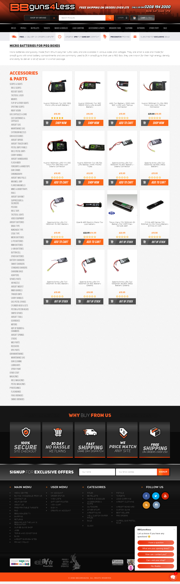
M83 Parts (15, 342)
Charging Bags (17, 271)
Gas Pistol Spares (18, 301)
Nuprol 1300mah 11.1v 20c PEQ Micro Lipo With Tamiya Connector (155, 105)
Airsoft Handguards (19, 158)
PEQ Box (118, 55)
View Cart (56, 505)
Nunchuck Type (17, 229)
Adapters (15, 275)
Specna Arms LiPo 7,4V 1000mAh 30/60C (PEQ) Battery (154, 164)
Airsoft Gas (16, 124)
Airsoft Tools (16, 316)
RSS (146, 505)
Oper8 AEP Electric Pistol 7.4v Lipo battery (89, 223)
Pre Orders (122, 516)
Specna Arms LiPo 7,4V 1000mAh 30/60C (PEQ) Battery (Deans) (122, 283)
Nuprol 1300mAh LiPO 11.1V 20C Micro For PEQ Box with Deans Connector (57, 164)
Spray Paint (16, 369)
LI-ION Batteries (17, 248)
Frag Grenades (17, 395)
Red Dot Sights (17, 91)
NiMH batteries (17, 245)
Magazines (14, 376)
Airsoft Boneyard (125, 507)
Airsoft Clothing (125, 502)
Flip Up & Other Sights (20, 103)
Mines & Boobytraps (19, 189)
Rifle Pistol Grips (18, 151)
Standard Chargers (19, 267)
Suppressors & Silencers (17, 202)
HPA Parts (15, 350)
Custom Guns (123, 510)
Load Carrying (78, 28)
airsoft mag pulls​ (18, 177)
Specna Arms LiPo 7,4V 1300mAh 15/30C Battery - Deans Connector (122, 164)
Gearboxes (15, 320)
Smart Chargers (18, 263)
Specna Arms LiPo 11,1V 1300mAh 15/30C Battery (57, 223)
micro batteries (17, 237)
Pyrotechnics (15, 387)
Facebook (146, 496)
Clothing (128, 28)
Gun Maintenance (16, 353)
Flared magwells (18, 185)
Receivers (15, 346)
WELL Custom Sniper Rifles (97, 517)
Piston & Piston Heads (20, 309)
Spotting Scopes (17, 106)
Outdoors (141, 28)
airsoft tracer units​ (19, 143)
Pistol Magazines (18, 384)
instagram (156, 505)
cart (146, 18)
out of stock (126, 242)
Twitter (155, 496)
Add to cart (126, 123)
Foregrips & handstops (20, 166)
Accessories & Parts (96, 28)
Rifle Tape (15, 210)
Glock (90, 526)
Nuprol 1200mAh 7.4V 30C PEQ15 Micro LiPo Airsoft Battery (89, 105)
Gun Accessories (16, 136)
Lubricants (15, 365)
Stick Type (15, 233)
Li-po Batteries (17, 241)
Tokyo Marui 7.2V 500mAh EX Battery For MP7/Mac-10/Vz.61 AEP (122, 224)
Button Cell (16, 252)
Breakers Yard (115, 28)
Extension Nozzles (18, 132)
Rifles (13, 28)
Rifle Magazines (17, 380)
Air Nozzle (15, 282)
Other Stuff (154, 28)
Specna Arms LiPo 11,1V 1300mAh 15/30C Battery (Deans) (89, 283)
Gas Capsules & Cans (18, 114)
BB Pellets (35, 28)
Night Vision (16, 110)
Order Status (58, 496)
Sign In (54, 508)
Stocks (14, 338)
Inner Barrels (16, 290)
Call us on (151, 9)
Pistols (23, 28)
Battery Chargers (17, 260)
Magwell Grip (16, 181)
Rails (13, 192)
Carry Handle (16, 155)
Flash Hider (16, 162)
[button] (173, 577)
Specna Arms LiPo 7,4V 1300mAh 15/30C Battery (57, 282)
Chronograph (16, 174)
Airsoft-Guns (94, 513)
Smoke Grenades (17, 399)
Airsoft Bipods (17, 139)
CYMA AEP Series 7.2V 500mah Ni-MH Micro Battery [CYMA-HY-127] (154, 224)
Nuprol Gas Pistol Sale (125, 522)
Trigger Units (16, 294)
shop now (61, 123)
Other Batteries (17, 256)
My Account (57, 493)
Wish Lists (56, 499)
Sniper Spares (17, 313)
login (120, 18)
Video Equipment (17, 218)
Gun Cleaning (16, 361)
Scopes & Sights (16, 84)
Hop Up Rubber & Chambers (17, 329)
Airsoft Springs (17, 334)
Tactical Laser (17, 95)
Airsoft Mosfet (17, 286)
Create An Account (61, 511)
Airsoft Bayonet (17, 196)
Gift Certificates (59, 502)
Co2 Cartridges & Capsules (18, 119)
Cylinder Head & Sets (19, 305)
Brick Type (15, 226)
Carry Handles (17, 298)
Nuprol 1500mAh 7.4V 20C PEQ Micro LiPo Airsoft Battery (57, 104)
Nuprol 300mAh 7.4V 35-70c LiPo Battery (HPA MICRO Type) (89, 164)
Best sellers (123, 513)
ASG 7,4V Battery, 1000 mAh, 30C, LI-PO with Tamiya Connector (122, 105)
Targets (47, 28)
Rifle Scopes (16, 87)
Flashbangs (16, 391)
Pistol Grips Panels (19, 147)
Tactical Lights (17, 214)
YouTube (165, 496)
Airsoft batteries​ (17, 222)
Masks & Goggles (61, 28)
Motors (14, 324)
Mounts (14, 99)
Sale (165, 28)
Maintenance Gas (18, 128)
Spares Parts (15, 279)
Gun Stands (15, 170)
